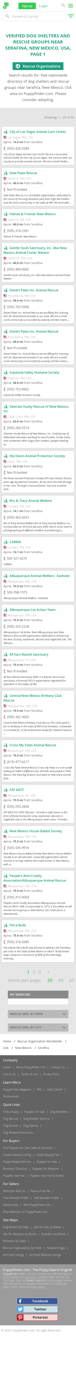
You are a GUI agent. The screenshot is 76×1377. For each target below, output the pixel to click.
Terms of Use (29, 1074)
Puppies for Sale (34, 1112)
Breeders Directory (15, 1169)
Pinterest (40, 1317)
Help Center (54, 1089)
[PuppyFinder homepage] (6, 5)
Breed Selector (35, 1280)
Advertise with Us (14, 1191)
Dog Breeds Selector (37, 1119)
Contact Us (58, 1067)
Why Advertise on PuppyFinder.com (25, 1212)
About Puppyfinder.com (30, 1067)
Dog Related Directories (18, 1132)
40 (60, 980)
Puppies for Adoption (45, 1169)
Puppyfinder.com (13, 1274)
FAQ (39, 1089)
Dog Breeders (59, 1112)
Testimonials (11, 1096)
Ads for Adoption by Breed (19, 1234)
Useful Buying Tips (47, 1155)
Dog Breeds (10, 1125)
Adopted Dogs (56, 1248)
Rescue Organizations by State (22, 1248)
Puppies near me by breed (46, 1176)
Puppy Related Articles (17, 1162)
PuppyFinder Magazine (17, 1089)
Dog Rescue (10, 1119)
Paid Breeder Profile (46, 1198)
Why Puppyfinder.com (37, 1205)
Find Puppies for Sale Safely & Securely (27, 1148)
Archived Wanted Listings (45, 1255)
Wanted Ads (10, 1205)
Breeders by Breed (53, 1234)
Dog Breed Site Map (16, 1227)
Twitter (40, 1309)
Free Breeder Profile (16, 1198)
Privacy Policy (51, 1074)
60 (71, 980)
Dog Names (30, 1125)
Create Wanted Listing (17, 1155)
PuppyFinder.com (16, 1270)
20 (49, 980)
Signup (27, 5)
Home (7, 1067)
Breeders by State (14, 1241)
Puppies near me (14, 1176)
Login (43, 5)
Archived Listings (13, 1255)
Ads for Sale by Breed (47, 1227)
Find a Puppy (11, 1112)
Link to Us (9, 1074)
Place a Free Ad (40, 1191)
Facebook (40, 1301)
